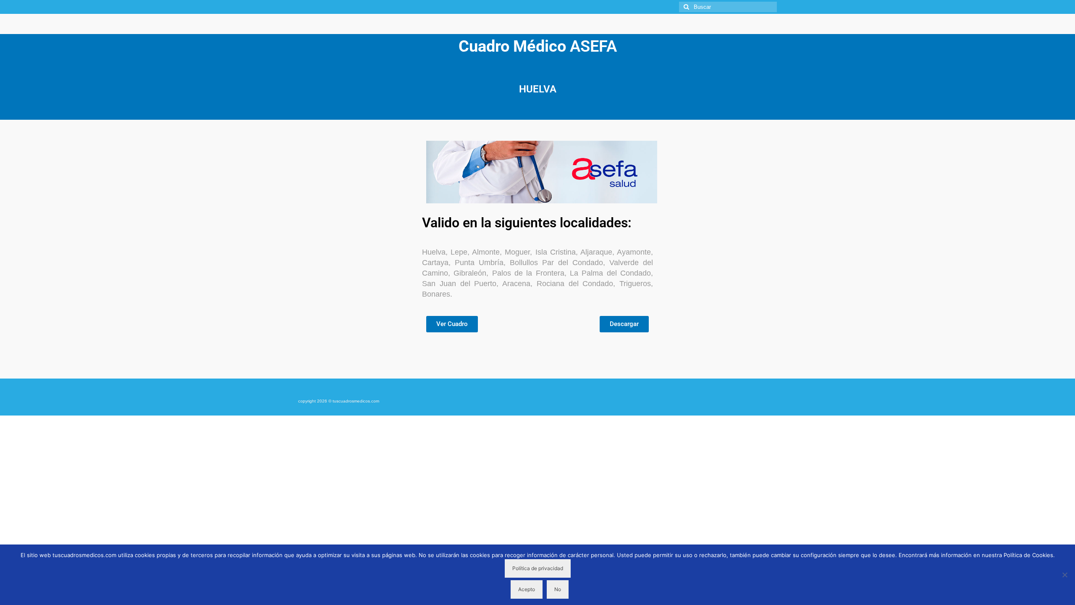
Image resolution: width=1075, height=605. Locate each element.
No (557, 589)
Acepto (526, 589)
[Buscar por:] (728, 7)
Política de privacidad (537, 568)
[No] (1064, 575)
